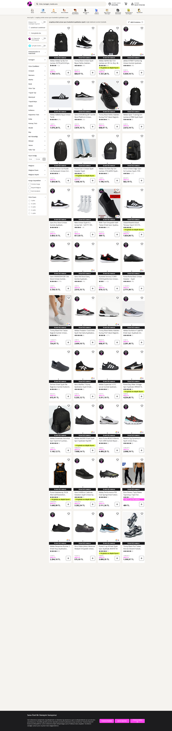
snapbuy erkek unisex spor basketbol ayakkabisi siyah (51, 17)
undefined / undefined (38, 27)
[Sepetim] (126, 4)
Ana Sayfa (30, 17)
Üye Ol (136, 5)
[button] (58, 55)
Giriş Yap (142, 5)
